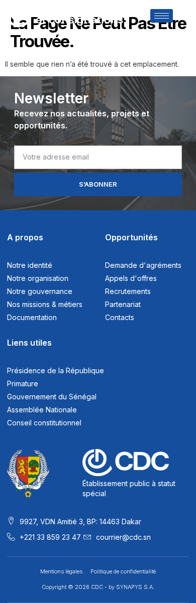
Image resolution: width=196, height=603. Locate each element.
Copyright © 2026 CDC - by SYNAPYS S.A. (98, 586)
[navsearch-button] (182, 17)
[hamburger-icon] (161, 16)
